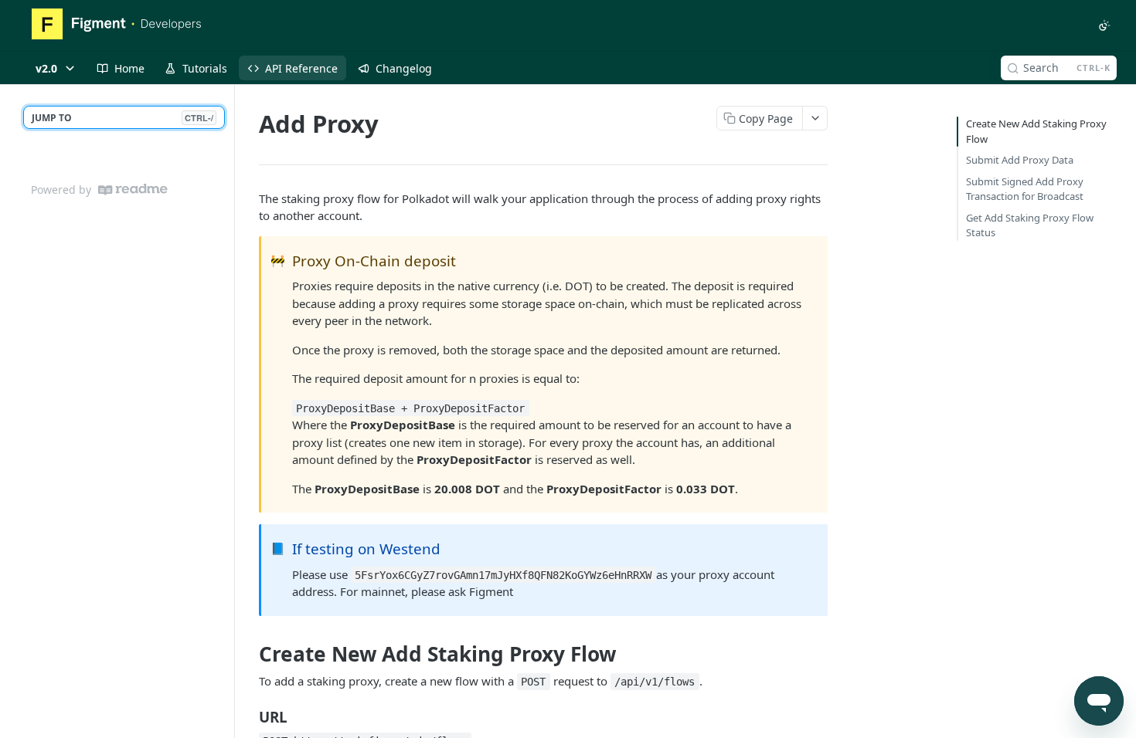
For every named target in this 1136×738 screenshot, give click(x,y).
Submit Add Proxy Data (1019, 160)
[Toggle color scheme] (1104, 25)
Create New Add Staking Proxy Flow (1036, 131)
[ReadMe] (133, 189)
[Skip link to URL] (248, 716)
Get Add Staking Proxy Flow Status (1029, 225)
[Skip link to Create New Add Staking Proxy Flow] (248, 654)
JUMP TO (122, 117)
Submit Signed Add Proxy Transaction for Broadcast (1024, 189)
